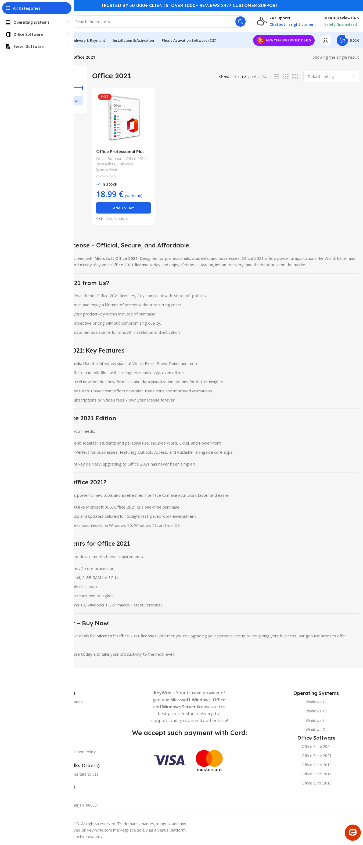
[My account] (325, 40)
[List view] (276, 76)
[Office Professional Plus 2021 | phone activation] (123, 119)
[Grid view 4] (295, 76)
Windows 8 (315, 720)
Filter (75, 100)
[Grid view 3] (285, 76)
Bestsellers (105, 163)
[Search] (240, 21)
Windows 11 (316, 701)
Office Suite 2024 (317, 746)
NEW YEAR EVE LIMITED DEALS (288, 40)
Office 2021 (136, 158)
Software (125, 163)
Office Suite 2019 (317, 764)
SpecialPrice (106, 169)
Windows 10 (316, 710)
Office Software (110, 158)
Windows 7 (315, 729)
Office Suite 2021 (317, 755)
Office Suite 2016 (317, 773)
